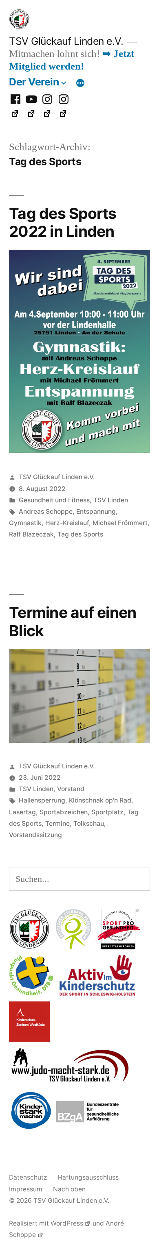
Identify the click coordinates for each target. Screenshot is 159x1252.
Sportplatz (107, 812)
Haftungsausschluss (88, 1177)
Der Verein (34, 82)
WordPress (67, 1223)
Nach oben (69, 1189)
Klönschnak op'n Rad (100, 800)
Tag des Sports (80, 534)
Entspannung (96, 511)
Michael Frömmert (120, 523)
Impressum (25, 1189)
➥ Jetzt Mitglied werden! (71, 60)
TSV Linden (110, 500)
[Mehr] (80, 83)
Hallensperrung (42, 800)
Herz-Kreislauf (67, 523)
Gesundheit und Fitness (54, 500)
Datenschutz (28, 1177)
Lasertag (22, 812)
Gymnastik (25, 523)
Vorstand (70, 789)
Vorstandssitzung (35, 835)
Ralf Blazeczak (31, 534)
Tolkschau (88, 823)
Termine (57, 823)
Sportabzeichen (64, 812)
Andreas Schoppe (46, 511)
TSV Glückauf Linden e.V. (66, 41)
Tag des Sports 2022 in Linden (63, 222)
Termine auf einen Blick (72, 621)
